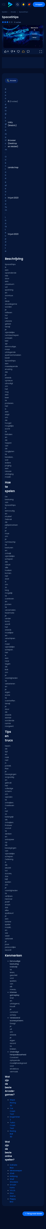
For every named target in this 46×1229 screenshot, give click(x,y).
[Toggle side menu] (3, 4)
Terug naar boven (34, 1213)
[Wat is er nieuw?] (23, 4)
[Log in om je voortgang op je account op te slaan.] (23, 51)
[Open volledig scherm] (40, 51)
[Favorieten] (29, 4)
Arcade (13, 12)
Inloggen (38, 4)
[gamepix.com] (10, 4)
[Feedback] (28, 51)
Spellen (4, 12)
